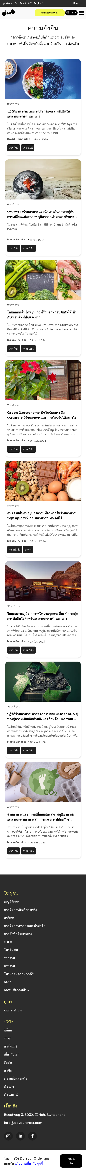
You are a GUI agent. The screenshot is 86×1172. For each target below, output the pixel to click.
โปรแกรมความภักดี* (19, 974)
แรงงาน (9, 966)
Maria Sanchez (17, 239)
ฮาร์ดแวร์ (10, 1046)
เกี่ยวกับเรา (11, 1054)
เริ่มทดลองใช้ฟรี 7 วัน (49, 13)
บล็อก (8, 1030)
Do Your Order (16, 339)
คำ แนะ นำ (12, 1094)
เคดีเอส (9, 918)
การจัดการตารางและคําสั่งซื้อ (25, 926)
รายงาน (9, 958)
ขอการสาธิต (13, 1010)
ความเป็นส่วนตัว (15, 1078)
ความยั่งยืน (28, 248)
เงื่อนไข (9, 1086)
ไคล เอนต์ (28, 147)
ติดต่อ (8, 1062)
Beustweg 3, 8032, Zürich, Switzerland (35, 1115)
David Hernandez (18, 139)
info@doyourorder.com (23, 1123)
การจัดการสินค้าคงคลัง (20, 910)
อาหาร (28, 549)
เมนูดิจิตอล (11, 902)
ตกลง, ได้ (71, 1161)
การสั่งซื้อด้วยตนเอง (18, 934)
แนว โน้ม (13, 147)
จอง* (7, 982)
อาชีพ (8, 1070)
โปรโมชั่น (11, 950)
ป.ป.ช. (8, 942)
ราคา (8, 1038)
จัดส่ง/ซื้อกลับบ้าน (16, 990)
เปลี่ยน (75, 3)
